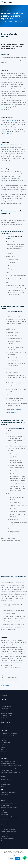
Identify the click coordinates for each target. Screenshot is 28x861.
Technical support (5, 784)
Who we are (4, 824)
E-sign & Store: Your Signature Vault (9, 725)
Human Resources (5, 742)
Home (2, 10)
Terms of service (5, 805)
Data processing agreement (8, 819)
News (2, 786)
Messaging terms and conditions (9, 816)
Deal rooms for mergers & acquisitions (10, 768)
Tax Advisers (4, 754)
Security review (4, 794)
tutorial (14, 412)
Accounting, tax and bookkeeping (9, 733)
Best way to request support (8, 829)
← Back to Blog (5, 685)
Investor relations (5, 834)
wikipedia (10, 134)
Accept (17, 858)
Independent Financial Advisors (8, 735)
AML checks (4, 145)
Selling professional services (8, 761)
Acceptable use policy (6, 810)
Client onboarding (5, 704)
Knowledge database (6, 782)
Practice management (6, 770)
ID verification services (6, 715)
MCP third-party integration (8, 838)
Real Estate (3, 751)
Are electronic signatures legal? (8, 803)
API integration (4, 836)
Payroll (2, 749)
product (3, 107)
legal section (12, 120)
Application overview (6, 779)
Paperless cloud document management (11, 765)
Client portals (4, 708)
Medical (3, 747)
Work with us (4, 827)
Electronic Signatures (6, 706)
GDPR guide (4, 812)
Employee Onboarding (6, 717)
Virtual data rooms (5, 711)
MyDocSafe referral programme (8, 831)
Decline (11, 858)
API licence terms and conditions (9, 807)
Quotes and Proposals (6, 713)
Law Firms (3, 738)
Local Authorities (5, 745)
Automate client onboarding (8, 763)
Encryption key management (8, 792)
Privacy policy (4, 814)
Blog (8, 10)
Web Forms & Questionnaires (8, 720)
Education (3, 740)
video (14, 298)
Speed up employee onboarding (10, 772)
